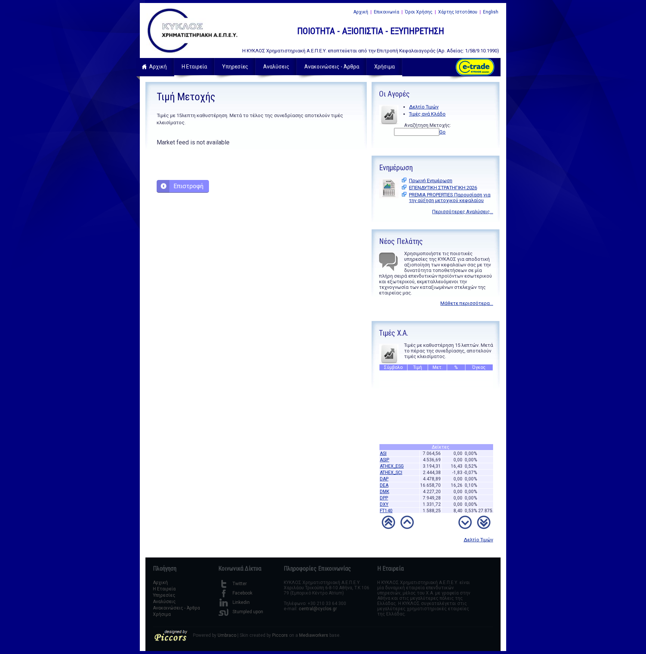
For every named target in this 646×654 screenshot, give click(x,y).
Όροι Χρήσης (419, 12)
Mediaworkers (313, 635)
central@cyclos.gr (318, 608)
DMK (384, 486)
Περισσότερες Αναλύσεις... (462, 211)
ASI (383, 448)
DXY (384, 499)
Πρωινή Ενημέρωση (430, 180)
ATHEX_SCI (391, 467)
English (490, 12)
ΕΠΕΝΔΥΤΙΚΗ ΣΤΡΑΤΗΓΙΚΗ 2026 (443, 187)
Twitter (240, 583)
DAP (384, 474)
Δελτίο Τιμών (424, 107)
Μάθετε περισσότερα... (466, 303)
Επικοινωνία (386, 12)
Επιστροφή (188, 186)
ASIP (384, 455)
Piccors (280, 635)
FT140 (386, 505)
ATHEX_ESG (392, 461)
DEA (384, 480)
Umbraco (227, 635)
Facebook (242, 593)
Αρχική (360, 12)
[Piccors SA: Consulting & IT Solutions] (170, 639)
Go (442, 132)
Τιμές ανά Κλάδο (427, 114)
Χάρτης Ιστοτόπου (458, 12)
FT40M (387, 512)
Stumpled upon (248, 611)
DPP (384, 493)
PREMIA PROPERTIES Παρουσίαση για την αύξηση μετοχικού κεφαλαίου (449, 197)
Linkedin (241, 602)
